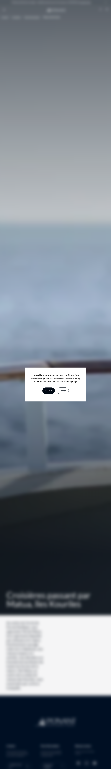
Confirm (48, 391)
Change (63, 391)
